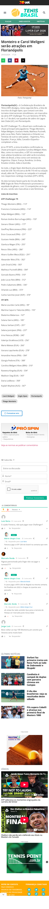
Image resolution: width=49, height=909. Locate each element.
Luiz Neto (23, 541)
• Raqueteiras (7, 439)
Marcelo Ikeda (25, 581)
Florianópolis (36, 396)
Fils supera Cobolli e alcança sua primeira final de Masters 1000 (37, 711)
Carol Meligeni (8, 396)
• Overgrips (30, 437)
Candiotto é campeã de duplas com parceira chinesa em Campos (36, 679)
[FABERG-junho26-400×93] (24, 35)
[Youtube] (29, 894)
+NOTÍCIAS (41, 21)
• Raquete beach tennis (35, 434)
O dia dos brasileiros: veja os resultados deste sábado (37, 695)
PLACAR (8, 21)
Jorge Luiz (5, 626)
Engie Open (22, 396)
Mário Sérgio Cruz (12, 538)
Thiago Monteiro (9, 401)
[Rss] (43, 894)
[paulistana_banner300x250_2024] (24, 764)
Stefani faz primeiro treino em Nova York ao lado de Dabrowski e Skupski (37, 662)
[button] (5, 12)
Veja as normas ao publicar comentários (19, 445)
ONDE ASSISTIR (24, 21)
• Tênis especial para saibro (10, 435)
